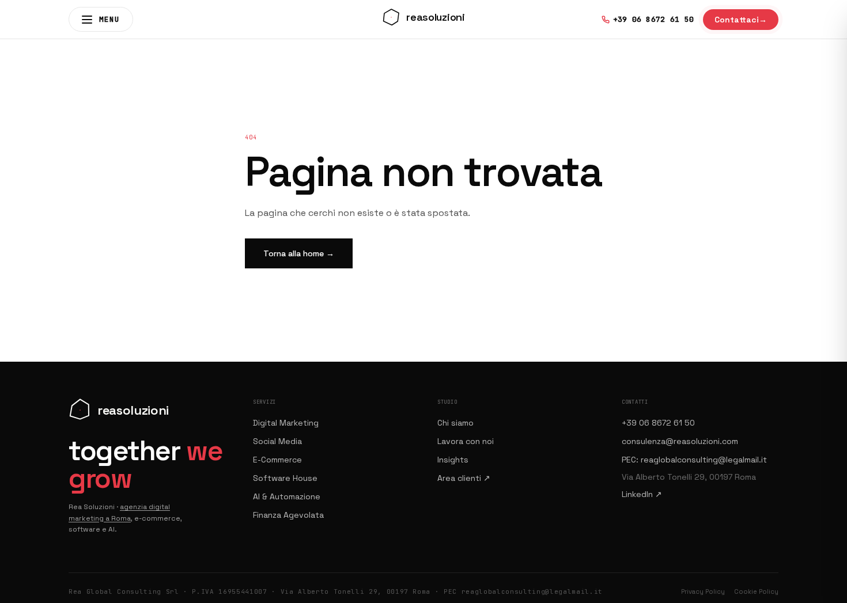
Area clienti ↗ (463, 478)
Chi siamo (455, 423)
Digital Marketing (286, 423)
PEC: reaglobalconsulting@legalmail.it (694, 459)
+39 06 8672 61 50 (658, 423)
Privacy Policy (703, 591)
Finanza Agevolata (288, 515)
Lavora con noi (465, 441)
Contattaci (740, 19)
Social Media (277, 441)
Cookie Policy (756, 591)
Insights (452, 459)
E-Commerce (277, 459)
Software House (285, 478)
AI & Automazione (286, 496)
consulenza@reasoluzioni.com (680, 441)
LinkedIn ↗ (642, 494)
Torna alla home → (298, 253)
